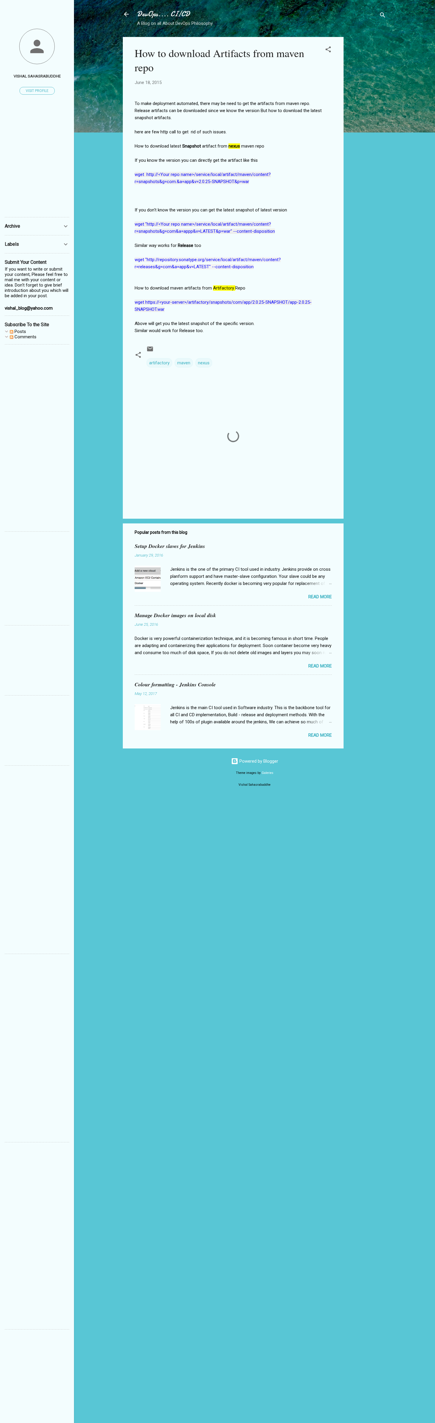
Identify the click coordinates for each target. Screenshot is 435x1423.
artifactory (159, 363)
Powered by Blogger (258, 761)
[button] (328, 50)
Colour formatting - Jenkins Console (175, 684)
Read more (320, 596)
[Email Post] (150, 351)
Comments (24, 336)
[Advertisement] (367, 125)
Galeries (267, 773)
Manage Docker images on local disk (175, 615)
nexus (204, 363)
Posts (19, 331)
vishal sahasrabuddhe (37, 76)
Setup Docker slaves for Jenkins (170, 546)
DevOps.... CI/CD (163, 14)
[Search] (382, 16)
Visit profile (37, 91)
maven (183, 363)
